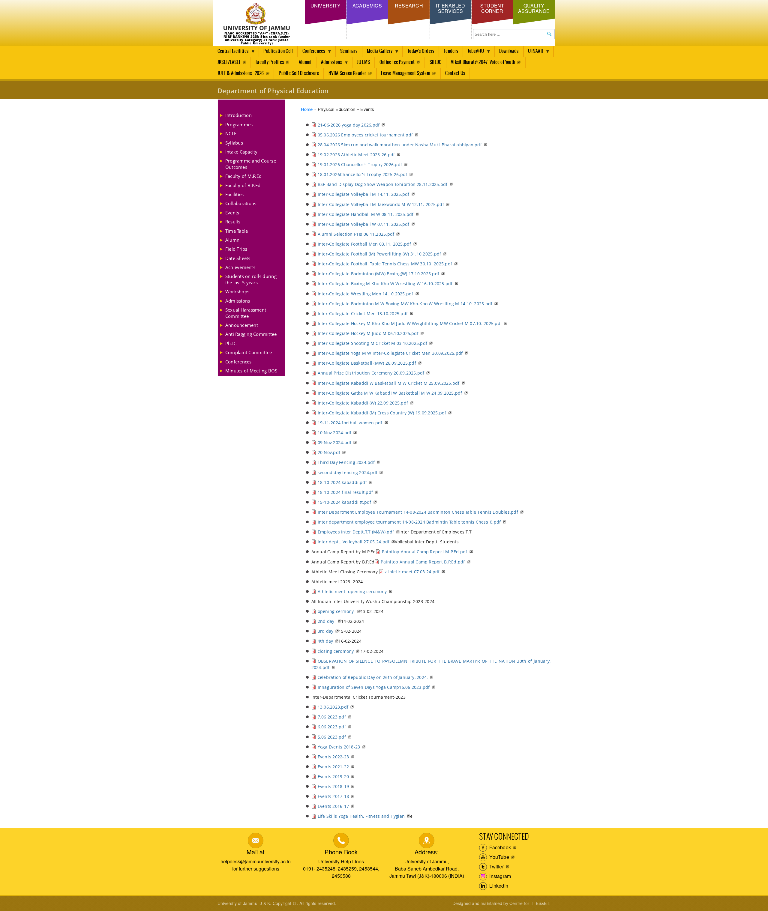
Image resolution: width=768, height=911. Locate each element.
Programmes (239, 124)
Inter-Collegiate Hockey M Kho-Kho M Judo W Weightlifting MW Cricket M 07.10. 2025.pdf (410, 323)
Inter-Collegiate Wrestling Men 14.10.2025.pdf (365, 294)
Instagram (499, 876)
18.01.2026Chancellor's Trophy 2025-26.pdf (362, 174)
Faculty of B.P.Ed (242, 185)
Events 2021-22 (333, 766)
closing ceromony (336, 651)
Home (307, 109)
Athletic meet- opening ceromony (352, 591)
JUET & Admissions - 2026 (241, 73)
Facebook (499, 847)
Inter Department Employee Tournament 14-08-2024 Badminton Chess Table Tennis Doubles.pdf (418, 512)
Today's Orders (420, 51)
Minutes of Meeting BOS (251, 371)
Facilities (234, 194)
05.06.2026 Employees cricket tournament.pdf (365, 135)
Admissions (329, 64)
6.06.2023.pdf (332, 727)
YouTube (498, 856)
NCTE (230, 133)
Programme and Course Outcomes (250, 164)
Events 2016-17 (333, 806)
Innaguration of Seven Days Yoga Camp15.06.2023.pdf (374, 687)
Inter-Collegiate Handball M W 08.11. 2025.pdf (366, 214)
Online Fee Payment (397, 62)
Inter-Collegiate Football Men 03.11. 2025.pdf (364, 244)
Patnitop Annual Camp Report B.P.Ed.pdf (423, 562)
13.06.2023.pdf (333, 707)
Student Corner (492, 8)
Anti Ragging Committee (251, 334)
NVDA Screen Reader (347, 73)
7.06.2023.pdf (332, 717)
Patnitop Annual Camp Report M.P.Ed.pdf (424, 551)
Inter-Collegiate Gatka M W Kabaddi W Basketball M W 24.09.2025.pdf (390, 393)
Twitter (496, 866)
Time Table (236, 231)
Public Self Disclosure (299, 73)
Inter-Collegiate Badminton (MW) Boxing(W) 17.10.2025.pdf (378, 273)
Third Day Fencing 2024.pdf (346, 462)
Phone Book (341, 851)
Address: (427, 851)
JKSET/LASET (229, 62)
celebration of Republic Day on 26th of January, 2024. (373, 677)
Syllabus (234, 143)
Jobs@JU (473, 53)
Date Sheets (237, 258)
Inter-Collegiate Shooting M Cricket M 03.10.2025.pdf (372, 343)
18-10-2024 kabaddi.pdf (342, 482)
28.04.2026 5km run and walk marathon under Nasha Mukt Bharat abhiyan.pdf (400, 145)
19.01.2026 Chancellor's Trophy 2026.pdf (360, 164)
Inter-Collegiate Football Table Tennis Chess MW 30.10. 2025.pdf (385, 264)
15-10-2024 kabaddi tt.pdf (344, 502)
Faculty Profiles (270, 62)
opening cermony (336, 611)
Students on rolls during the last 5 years (251, 279)
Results (233, 222)
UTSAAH (533, 53)
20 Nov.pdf (329, 452)
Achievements (240, 267)
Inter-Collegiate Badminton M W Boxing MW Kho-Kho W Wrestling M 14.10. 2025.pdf (405, 303)
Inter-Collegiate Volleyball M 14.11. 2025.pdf (364, 194)
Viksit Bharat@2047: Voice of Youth (483, 62)
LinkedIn (498, 885)
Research (409, 5)
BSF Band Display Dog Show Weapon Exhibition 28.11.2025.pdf (383, 184)
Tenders (451, 51)
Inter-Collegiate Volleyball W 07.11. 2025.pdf (364, 224)
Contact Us (455, 73)
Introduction (238, 115)
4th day (325, 641)
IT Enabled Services (450, 8)
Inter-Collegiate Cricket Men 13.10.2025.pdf (363, 313)
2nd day (327, 621)
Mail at (256, 851)
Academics (367, 5)
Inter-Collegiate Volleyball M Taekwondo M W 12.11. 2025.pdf (381, 204)
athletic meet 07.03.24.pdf (412, 572)
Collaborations (240, 203)
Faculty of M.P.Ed (243, 176)
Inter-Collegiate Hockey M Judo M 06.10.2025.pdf (368, 333)
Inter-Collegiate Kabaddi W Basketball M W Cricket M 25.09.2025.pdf (389, 383)
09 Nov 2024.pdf (335, 442)
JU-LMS (363, 62)
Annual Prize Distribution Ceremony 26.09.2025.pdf (371, 373)
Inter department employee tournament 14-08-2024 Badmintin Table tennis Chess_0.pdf (409, 522)
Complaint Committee (248, 352)
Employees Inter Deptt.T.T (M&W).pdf (356, 532)
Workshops (237, 291)
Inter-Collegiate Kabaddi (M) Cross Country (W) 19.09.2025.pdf (382, 413)
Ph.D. (231, 343)
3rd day (325, 631)
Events (232, 213)
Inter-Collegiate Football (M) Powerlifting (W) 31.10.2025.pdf (379, 254)
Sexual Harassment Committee (245, 313)
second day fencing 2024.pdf (347, 472)
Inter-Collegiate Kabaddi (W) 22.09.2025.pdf (363, 403)
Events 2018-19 (333, 786)
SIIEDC (435, 62)
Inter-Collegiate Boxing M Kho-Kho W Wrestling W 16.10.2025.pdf (385, 283)
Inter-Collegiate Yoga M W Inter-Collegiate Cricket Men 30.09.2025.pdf (390, 353)
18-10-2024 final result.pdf (345, 492)
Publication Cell (278, 51)
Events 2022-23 (333, 757)
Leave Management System (405, 73)
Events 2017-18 (333, 796)
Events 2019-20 (333, 776)
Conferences (311, 53)
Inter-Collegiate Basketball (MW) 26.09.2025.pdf (367, 363)
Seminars (348, 51)
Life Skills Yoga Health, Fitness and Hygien (361, 816)
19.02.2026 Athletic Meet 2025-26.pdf (356, 154)
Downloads (509, 51)
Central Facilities (230, 53)
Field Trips (236, 249)
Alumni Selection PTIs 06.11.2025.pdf (356, 234)
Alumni (305, 62)
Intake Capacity (241, 152)
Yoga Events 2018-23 (339, 747)
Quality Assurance (534, 8)
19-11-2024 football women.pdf (350, 423)
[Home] (257, 17)
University (325, 5)
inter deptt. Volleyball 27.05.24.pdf (354, 542)
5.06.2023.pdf (332, 737)
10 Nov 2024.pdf (335, 432)
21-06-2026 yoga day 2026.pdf (349, 125)
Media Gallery (377, 53)
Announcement (241, 325)
